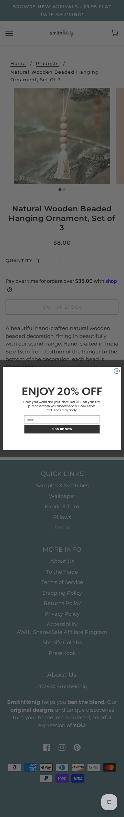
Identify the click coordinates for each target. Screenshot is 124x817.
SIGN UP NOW (62, 429)
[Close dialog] (117, 371)
